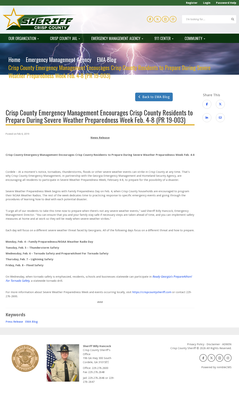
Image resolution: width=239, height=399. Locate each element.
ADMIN (227, 344)
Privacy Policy (195, 344)
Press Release (14, 321)
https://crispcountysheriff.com (151, 292)
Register (192, 2)
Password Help (226, 2)
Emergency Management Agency (116, 38)
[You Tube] (165, 19)
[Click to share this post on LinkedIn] (207, 117)
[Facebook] (150, 19)
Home (14, 59)
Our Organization (22, 38)
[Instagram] (173, 19)
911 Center (163, 38)
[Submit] (232, 19)
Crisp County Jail (64, 38)
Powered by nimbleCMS (216, 367)
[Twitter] (157, 19)
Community (194, 38)
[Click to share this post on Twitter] (220, 104)
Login (206, 2)
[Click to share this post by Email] (220, 117)
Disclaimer (213, 344)
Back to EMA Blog (155, 97)
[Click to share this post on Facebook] (207, 104)
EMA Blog (106, 59)
